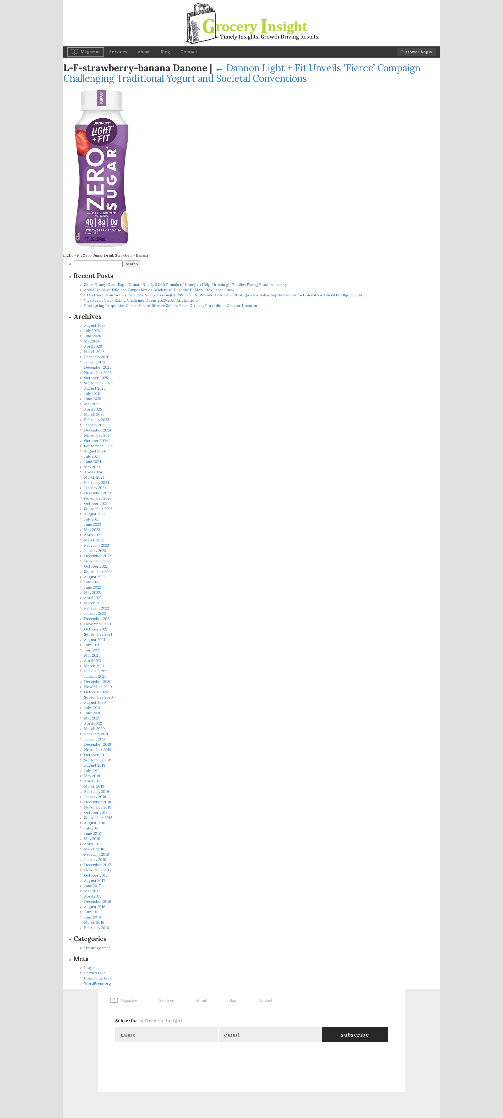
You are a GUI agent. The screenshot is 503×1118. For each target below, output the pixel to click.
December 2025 (97, 367)
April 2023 (93, 535)
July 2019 (92, 770)
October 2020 (96, 692)
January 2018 (95, 859)
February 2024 (96, 482)
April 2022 (93, 597)
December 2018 (97, 802)
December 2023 (97, 493)
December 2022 (97, 556)
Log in (89, 967)
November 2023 (97, 498)
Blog (165, 51)
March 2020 (94, 728)
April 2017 (92, 896)
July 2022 (92, 582)
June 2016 (92, 917)
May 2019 (92, 775)
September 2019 (98, 760)
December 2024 (97, 430)
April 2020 (93, 723)
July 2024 (92, 456)
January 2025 (95, 425)
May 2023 (92, 529)
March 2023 (94, 540)
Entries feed (95, 973)
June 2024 (92, 461)
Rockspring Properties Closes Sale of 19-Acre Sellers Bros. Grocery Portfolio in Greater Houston (170, 305)
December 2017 (97, 864)
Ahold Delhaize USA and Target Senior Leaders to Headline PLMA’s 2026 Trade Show (159, 289)
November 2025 (98, 372)
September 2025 (98, 383)
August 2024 (95, 451)
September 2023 (98, 508)
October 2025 (96, 377)
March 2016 (94, 922)
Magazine (91, 51)
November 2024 (98, 435)
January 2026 (95, 362)
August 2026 (95, 325)
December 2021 (97, 618)
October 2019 (96, 754)
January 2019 (95, 796)
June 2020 (92, 713)
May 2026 (92, 341)
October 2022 (96, 566)
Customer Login (416, 51)
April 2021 (92, 660)
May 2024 (92, 466)
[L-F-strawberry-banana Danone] (102, 167)
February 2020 (97, 734)
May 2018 (92, 838)
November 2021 (97, 624)
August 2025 (95, 388)
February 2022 (96, 608)
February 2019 (96, 791)
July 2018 (92, 828)
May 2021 (92, 655)
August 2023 (94, 514)
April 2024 (93, 472)
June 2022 (92, 587)
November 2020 (98, 686)
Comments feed (98, 978)
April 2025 (93, 409)
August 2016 (94, 906)
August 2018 (94, 823)
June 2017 (92, 885)
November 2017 (97, 870)
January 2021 (95, 676)
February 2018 (96, 854)
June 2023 (92, 524)
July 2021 (91, 645)
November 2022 (97, 561)
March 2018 (94, 849)
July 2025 (92, 393)
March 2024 (94, 477)
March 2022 (94, 603)
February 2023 (96, 545)
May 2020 (92, 718)
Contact (189, 51)
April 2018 (93, 844)
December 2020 (98, 681)
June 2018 (92, 833)
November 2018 (97, 807)
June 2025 (92, 398)
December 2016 (97, 901)
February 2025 (96, 419)
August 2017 (94, 880)
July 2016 (92, 912)
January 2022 (95, 613)
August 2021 (94, 639)
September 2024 (98, 446)
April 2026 (93, 346)
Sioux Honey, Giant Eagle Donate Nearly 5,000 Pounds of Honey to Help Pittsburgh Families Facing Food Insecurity (185, 284)
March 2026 (94, 351)
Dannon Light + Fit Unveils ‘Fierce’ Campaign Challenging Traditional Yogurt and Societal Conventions (241, 73)
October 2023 (96, 503)
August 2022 (94, 576)
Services (118, 51)
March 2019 (94, 786)
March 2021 (94, 665)
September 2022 (98, 571)
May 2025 (92, 404)
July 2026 (92, 330)
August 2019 (94, 765)
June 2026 (92, 336)
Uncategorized (97, 947)
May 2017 (92, 891)
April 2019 (93, 781)
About (144, 51)
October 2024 (96, 440)
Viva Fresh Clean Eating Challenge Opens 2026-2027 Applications (141, 300)
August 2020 (95, 702)
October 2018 (96, 812)
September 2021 (98, 634)
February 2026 (96, 357)
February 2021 (96, 671)
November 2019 (97, 749)
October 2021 (95, 629)
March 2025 (94, 414)
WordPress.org (97, 983)
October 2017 (95, 875)
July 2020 (92, 707)
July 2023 (92, 519)
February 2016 (96, 927)
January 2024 (95, 487)
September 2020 (98, 697)
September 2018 (98, 817)
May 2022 (92, 592)
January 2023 (95, 550)
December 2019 (97, 744)
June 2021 (92, 650)
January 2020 (95, 739)
